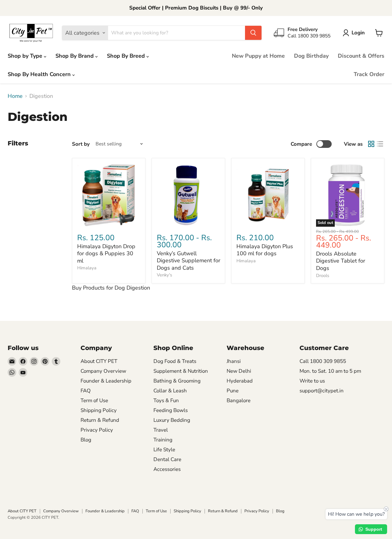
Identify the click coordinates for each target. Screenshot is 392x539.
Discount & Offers (361, 56)
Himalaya (86, 268)
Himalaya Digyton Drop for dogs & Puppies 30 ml (106, 253)
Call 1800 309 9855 (323, 361)
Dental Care (167, 459)
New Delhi (239, 371)
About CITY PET (99, 361)
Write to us (312, 380)
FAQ (86, 390)
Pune (233, 390)
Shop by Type (26, 56)
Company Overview (103, 371)
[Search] (253, 33)
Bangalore (239, 400)
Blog (86, 439)
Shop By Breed (126, 56)
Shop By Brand (75, 56)
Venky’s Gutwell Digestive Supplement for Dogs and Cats (188, 260)
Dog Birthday (311, 56)
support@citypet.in (322, 390)
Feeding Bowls (170, 410)
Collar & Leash (170, 390)
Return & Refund (100, 420)
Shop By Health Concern (40, 74)
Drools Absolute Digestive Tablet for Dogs (340, 261)
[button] (355, 33)
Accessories (167, 469)
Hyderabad (240, 380)
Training (162, 439)
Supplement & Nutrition (180, 371)
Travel (160, 429)
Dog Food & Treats (174, 361)
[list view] (379, 144)
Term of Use (94, 400)
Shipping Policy (99, 410)
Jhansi (234, 361)
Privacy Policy (97, 429)
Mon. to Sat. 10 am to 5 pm (330, 371)
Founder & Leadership (106, 380)
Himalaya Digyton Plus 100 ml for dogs (264, 250)
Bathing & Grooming (177, 380)
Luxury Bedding (171, 420)
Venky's (164, 275)
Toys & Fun (166, 400)
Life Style (164, 449)
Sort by (81, 144)
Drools (322, 275)
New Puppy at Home (258, 56)
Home (15, 96)
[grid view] (371, 144)
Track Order (369, 74)
